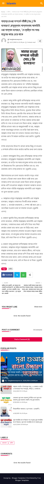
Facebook (8, 275)
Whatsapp (23, 275)
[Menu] (3, 3)
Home (3, 12)
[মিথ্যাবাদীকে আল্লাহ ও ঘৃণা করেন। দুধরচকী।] (6, 411)
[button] (41, 3)
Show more (38, 307)
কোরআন (4, 443)
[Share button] (30, 275)
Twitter (17, 275)
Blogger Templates (18, 478)
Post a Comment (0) (22, 339)
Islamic (11, 3)
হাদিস (8, 12)
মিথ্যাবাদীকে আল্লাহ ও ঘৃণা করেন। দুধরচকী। (26, 409)
